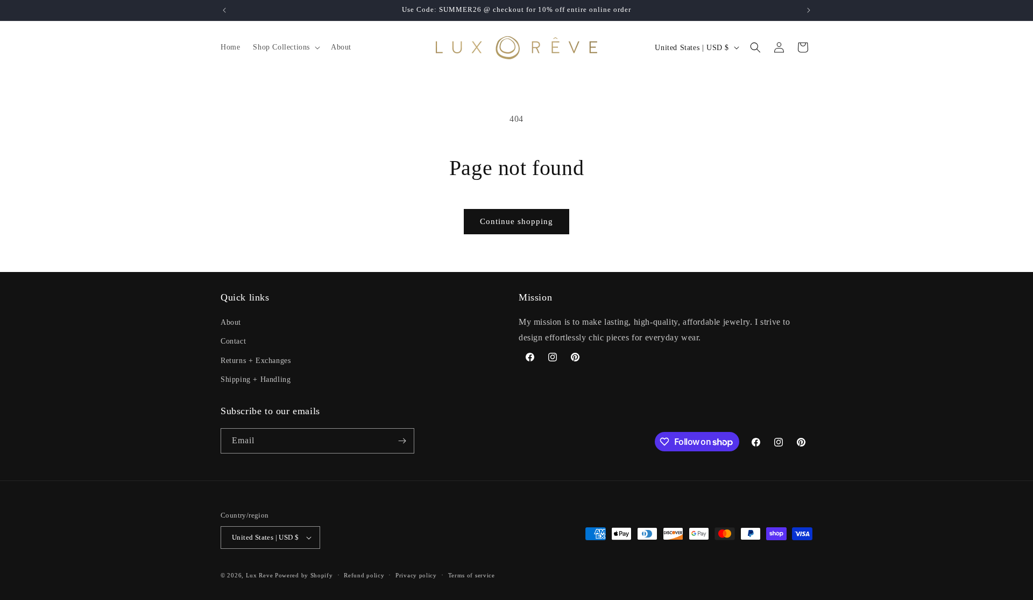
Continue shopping (516, 221)
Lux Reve (259, 575)
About (231, 322)
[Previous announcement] (224, 10)
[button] (285, 47)
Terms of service (471, 575)
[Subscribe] (402, 441)
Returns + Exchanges (256, 361)
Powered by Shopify (304, 575)
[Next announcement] (808, 10)
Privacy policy (416, 575)
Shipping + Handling (256, 379)
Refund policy (364, 575)
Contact (233, 341)
